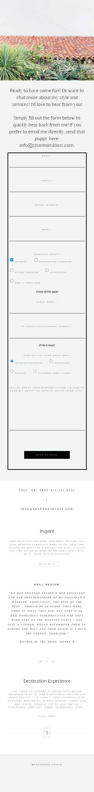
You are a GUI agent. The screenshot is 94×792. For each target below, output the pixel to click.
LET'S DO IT (47, 564)
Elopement (58, 272)
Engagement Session (55, 261)
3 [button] (53, 661)
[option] (47, 612)
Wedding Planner (28, 363)
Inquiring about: (46, 254)
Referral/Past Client (55, 373)
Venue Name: (46, 302)
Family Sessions (28, 283)
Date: (46, 229)
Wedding (21, 261)
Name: (46, 156)
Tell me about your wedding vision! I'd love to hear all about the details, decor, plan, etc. (47, 389)
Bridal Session (27, 272)
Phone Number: (47, 205)
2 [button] (47, 661)
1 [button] (41, 661)
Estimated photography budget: (46, 326)
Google (20, 373)
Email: (46, 180)
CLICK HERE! (47, 716)
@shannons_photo (47, 764)
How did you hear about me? (46, 355)
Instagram (62, 363)
